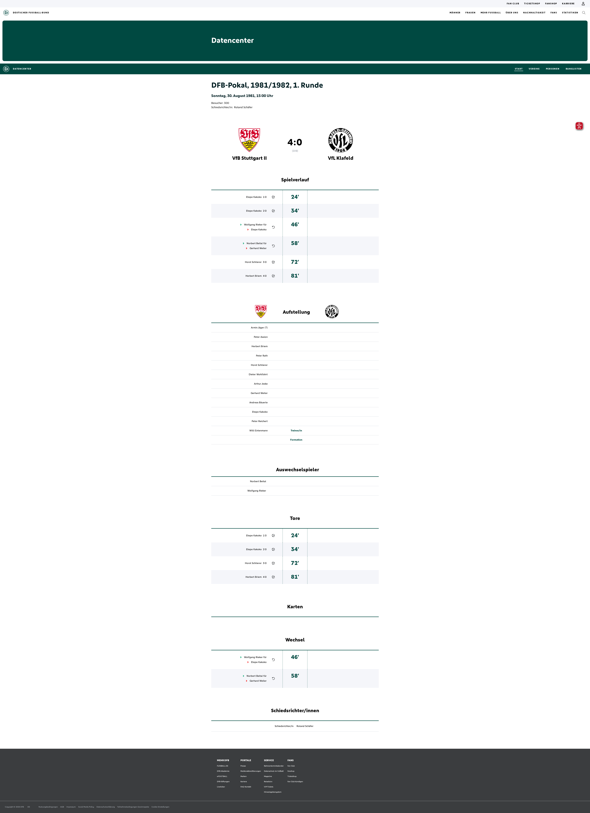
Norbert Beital (255, 243)
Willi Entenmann (258, 430)
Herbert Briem (254, 276)
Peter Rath (262, 355)
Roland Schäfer (243, 107)
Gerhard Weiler (258, 248)
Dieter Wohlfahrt (258, 374)
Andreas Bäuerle (258, 402)
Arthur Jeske (261, 384)
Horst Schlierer (253, 262)
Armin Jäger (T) (259, 327)
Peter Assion (261, 337)
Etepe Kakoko (254, 197)
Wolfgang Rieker (253, 224)
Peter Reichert (260, 421)
